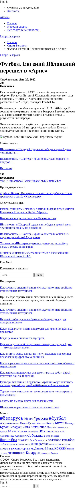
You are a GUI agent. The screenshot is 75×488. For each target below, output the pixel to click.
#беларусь (11, 418)
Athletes (4, 17)
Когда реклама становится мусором (22, 338)
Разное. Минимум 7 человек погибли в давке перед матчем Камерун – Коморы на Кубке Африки (37, 210)
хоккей (60, 448)
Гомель (23, 423)
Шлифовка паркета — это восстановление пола (29, 407)
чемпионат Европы (49, 453)
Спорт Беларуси (10, 36)
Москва (34, 432)
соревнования (64, 444)
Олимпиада (7, 435)
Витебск (15, 423)
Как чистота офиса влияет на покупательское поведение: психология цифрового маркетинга (35, 355)
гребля (3, 444)
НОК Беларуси (49, 431)
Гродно (32, 423)
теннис (15, 448)
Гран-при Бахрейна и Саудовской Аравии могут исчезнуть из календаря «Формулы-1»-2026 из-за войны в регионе (36, 383)
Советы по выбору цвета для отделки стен (26, 400)
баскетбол (8, 439)
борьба (33, 440)
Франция (55, 436)
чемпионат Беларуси (24, 453)
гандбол (68, 440)
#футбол (57, 418)
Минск (14, 431)
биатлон (23, 440)
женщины (11, 444)
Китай (59, 423)
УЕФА (47, 436)
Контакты (13, 11)
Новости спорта (17, 26)
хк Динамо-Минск (42, 448)
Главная (12, 23)
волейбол (54, 440)
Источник (6, 168)
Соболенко (35, 435)
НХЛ (62, 432)
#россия (41, 418)
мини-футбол (39, 443)
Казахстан (41, 423)
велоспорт (42, 440)
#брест (28, 418)
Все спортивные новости (23, 29)
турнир (25, 448)
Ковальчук (70, 423)
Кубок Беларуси (11, 427)
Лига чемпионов (34, 427)
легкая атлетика (23, 444)
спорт (4, 448)
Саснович (21, 435)
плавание (53, 444)
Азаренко (6, 423)
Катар (50, 423)
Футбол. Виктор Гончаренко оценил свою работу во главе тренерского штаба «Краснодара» (36, 195)
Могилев (25, 431)
